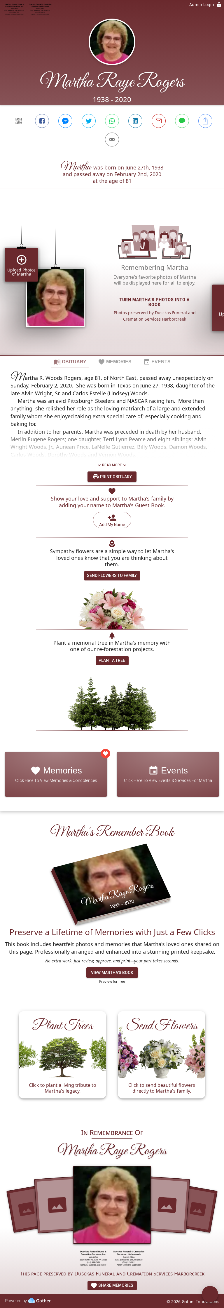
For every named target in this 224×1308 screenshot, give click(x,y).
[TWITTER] (89, 121)
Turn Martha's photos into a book (155, 302)
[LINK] (112, 139)
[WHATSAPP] (112, 121)
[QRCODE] (19, 121)
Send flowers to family (112, 575)
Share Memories (115, 1285)
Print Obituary (115, 476)
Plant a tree (112, 660)
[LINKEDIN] (135, 121)
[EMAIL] (159, 121)
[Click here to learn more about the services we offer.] (112, 1259)
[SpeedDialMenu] (210, 1294)
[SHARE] (205, 121)
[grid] (112, 282)
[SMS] (182, 121)
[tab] (70, 361)
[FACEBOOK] (42, 121)
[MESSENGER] (65, 121)
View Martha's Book (112, 972)
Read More (112, 465)
